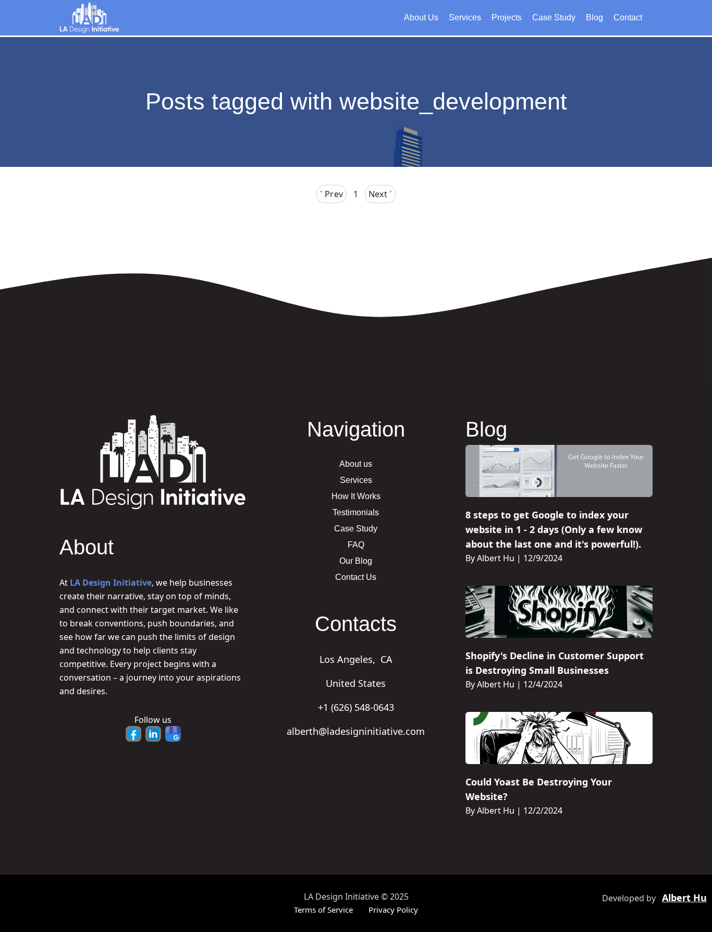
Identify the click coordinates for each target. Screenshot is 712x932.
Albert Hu (684, 897)
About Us (421, 17)
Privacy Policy (393, 909)
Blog (594, 17)
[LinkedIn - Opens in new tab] (153, 734)
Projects (507, 17)
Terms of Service (323, 909)
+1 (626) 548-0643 (356, 707)
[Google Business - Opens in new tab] (173, 734)
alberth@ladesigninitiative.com (356, 731)
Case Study (553, 17)
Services (465, 17)
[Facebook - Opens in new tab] (133, 734)
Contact (627, 17)
